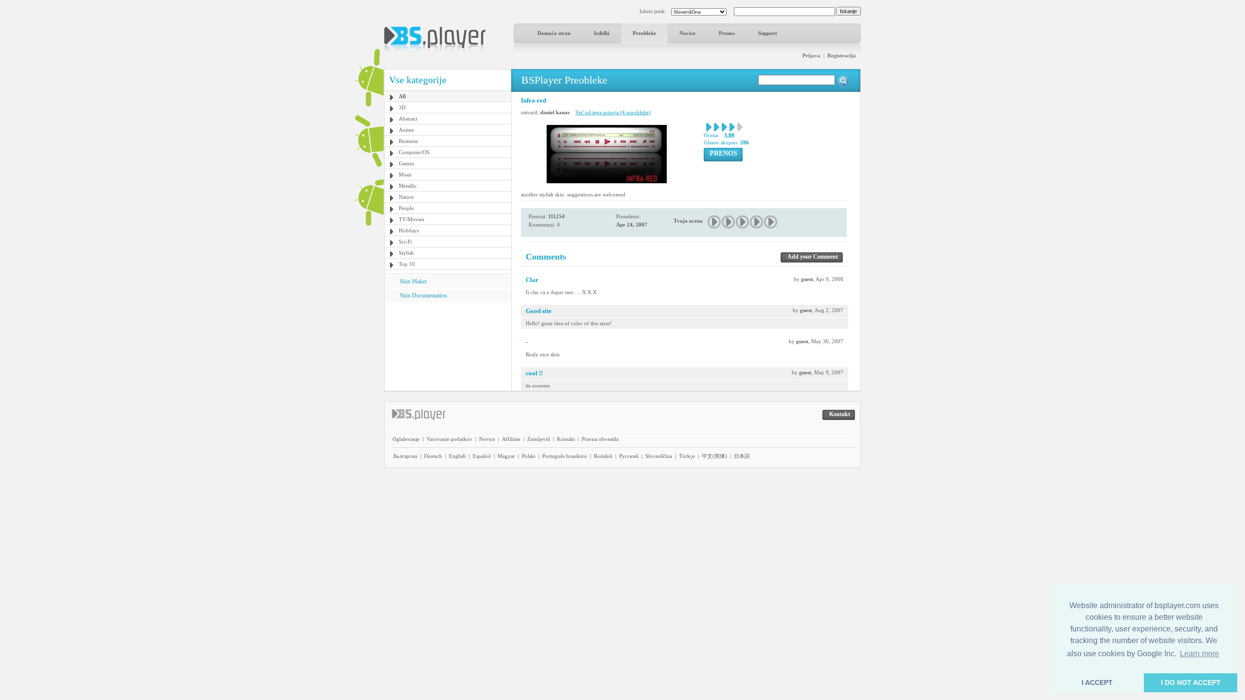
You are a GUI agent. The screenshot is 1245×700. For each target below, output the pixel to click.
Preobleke (644, 33)
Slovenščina (658, 456)
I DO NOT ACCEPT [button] (1191, 682)
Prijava (811, 55)
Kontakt (566, 439)
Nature (406, 197)
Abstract (408, 119)
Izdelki (601, 33)
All (402, 96)
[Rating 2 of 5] (729, 221)
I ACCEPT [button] (1097, 682)
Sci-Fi (405, 242)
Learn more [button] (1199, 653)
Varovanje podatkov (449, 439)
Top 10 (407, 264)
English (457, 456)
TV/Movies (411, 219)
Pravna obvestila (600, 439)
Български (405, 456)
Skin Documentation (423, 295)
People (406, 208)
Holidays (409, 230)
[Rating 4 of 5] (757, 221)
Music (405, 174)
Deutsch (433, 456)
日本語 (742, 456)
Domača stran (553, 33)
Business (408, 141)
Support (767, 33)
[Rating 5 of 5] (771, 221)
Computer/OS (414, 152)
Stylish (406, 253)
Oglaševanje (406, 439)
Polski (528, 456)
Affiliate (511, 439)
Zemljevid (538, 439)
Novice (687, 33)
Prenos (727, 33)
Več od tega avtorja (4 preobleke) (613, 112)
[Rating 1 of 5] (715, 221)
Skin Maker (413, 281)
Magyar (506, 456)
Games (406, 163)
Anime (406, 130)
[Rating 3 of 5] (743, 221)
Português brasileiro (564, 456)
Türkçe (687, 456)
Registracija (841, 55)
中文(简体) (714, 456)
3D (402, 107)
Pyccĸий (629, 456)
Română (603, 456)
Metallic (408, 186)
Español (482, 456)
